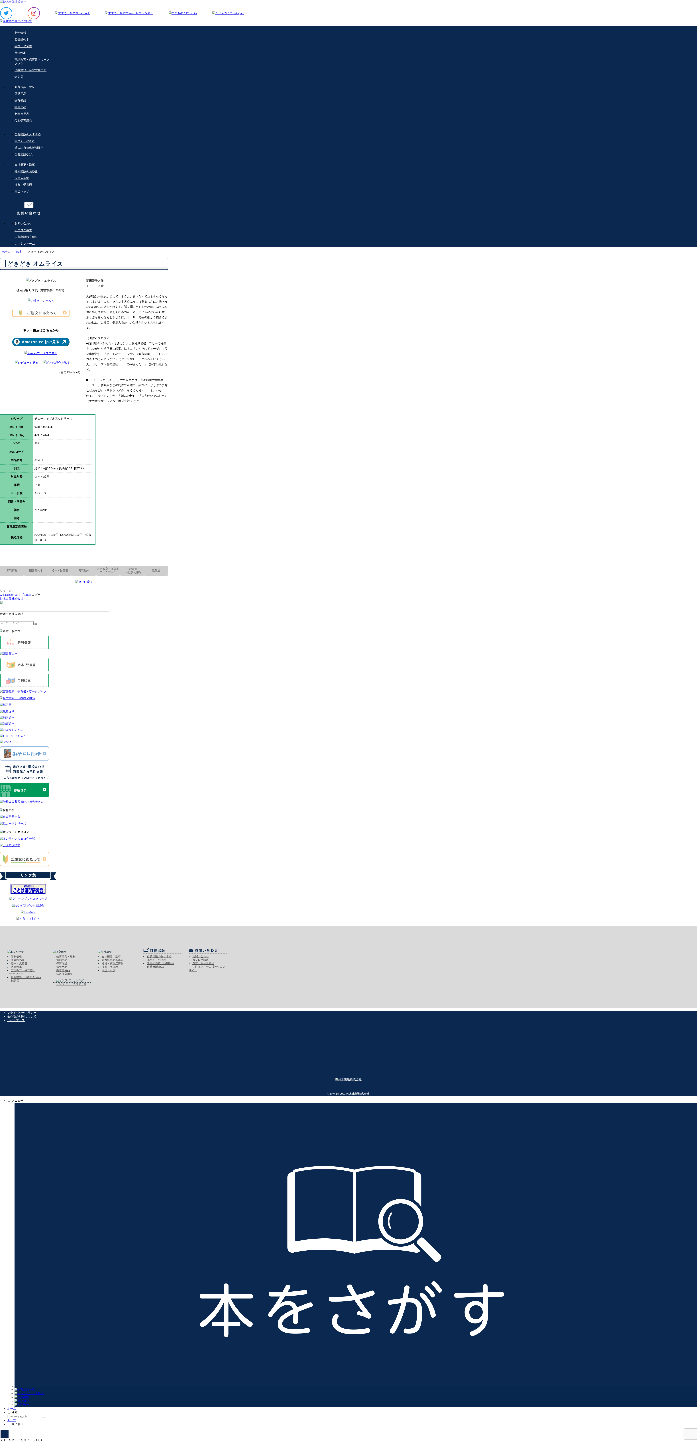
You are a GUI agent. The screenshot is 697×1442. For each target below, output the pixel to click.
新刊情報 (16, 956)
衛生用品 (61, 967)
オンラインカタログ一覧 (71, 984)
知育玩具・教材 (65, 956)
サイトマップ (16, 1020)
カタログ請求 (200, 959)
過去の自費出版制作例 (160, 963)
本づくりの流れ (156, 959)
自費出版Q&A (155, 966)
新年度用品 (63, 970)
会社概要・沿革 (111, 956)
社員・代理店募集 (112, 963)
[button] (36, 594)
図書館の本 (18, 960)
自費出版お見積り (203, 963)
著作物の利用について (21, 1016)
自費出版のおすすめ (159, 956)
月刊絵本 (16, 967)
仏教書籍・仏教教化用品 (26, 977)
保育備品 (61, 963)
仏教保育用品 (64, 973)
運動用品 (61, 960)
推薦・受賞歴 (110, 967)
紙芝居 (15, 980)
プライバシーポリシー (21, 1012)
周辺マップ (108, 970)
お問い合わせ (200, 956)
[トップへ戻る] (4, 1433)
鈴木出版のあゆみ (112, 960)
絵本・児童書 (19, 963)
